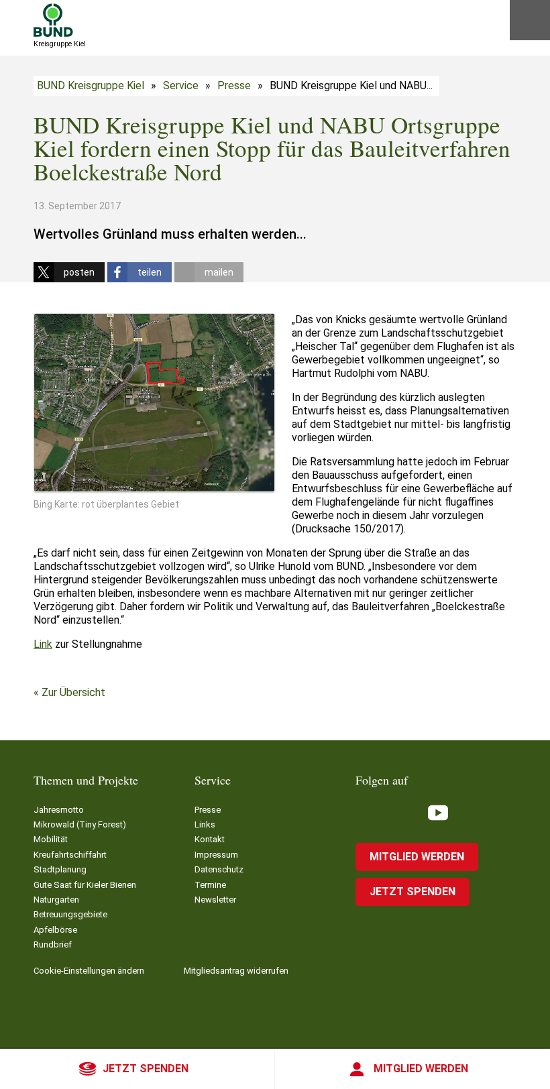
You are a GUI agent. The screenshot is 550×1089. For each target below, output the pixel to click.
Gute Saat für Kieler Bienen (85, 885)
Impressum (216, 855)
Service (181, 85)
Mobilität (51, 839)
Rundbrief (53, 944)
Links (205, 824)
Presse (234, 85)
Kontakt (210, 839)
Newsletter (215, 900)
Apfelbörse (55, 930)
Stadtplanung (60, 869)
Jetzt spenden (145, 1068)
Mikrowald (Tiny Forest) (80, 824)
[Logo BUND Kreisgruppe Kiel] (53, 20)
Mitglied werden (421, 1068)
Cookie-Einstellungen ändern (89, 971)
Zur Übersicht (73, 692)
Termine (210, 885)
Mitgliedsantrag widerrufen (236, 971)
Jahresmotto (59, 810)
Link (43, 644)
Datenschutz (219, 869)
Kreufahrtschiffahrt (70, 855)
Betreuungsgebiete (70, 914)
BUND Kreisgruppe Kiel (90, 85)
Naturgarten (56, 900)
